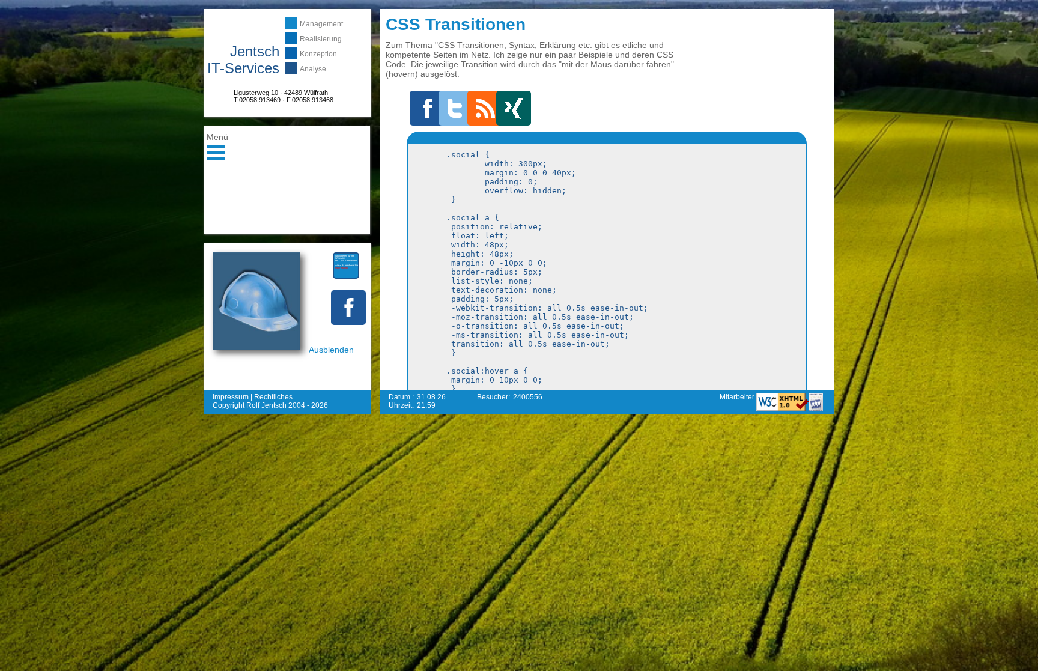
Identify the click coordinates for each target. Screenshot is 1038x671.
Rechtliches (273, 397)
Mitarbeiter (738, 397)
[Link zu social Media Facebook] (348, 307)
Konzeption (318, 54)
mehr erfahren (341, 267)
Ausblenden (331, 349)
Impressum (231, 397)
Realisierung (321, 39)
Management (321, 24)
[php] (816, 409)
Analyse (313, 69)
